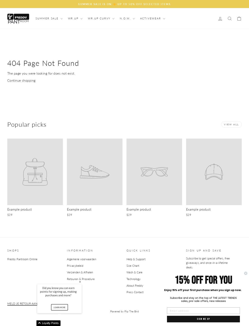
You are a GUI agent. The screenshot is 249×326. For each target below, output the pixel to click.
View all (231, 124)
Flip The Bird (131, 311)
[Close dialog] (246, 273)
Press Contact (135, 292)
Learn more (59, 307)
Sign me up (203, 319)
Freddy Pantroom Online (22, 259)
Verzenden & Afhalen (80, 272)
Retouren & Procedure (81, 279)
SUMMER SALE (48, 18)
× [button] (80, 282)
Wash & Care (135, 272)
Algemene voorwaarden (81, 259)
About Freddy (135, 285)
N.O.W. (126, 18)
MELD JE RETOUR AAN (22, 303)
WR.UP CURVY (100, 18)
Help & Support (136, 259)
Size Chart (133, 265)
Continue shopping (21, 80)
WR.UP (74, 18)
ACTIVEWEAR (151, 18)
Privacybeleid (75, 265)
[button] (63, 323)
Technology (134, 279)
